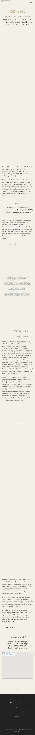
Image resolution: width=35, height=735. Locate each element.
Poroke (8, 712)
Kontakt (17, 716)
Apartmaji (27, 708)
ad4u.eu (17, 731)
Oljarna (16, 712)
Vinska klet (15, 708)
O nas (6, 708)
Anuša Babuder (22, 729)
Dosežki (25, 712)
